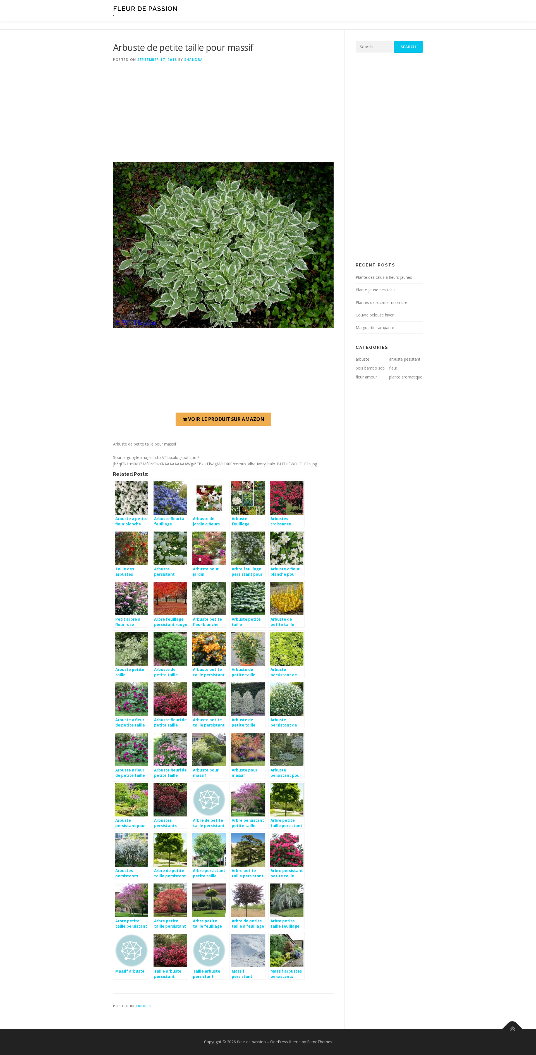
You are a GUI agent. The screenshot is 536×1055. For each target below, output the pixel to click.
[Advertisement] (223, 121)
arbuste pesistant (404, 359)
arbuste (144, 1006)
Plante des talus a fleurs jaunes (384, 277)
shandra (193, 59)
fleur (393, 368)
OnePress (279, 1041)
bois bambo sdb (370, 368)
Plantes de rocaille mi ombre (381, 302)
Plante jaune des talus (376, 289)
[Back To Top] (512, 1029)
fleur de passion (145, 8)
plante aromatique (405, 377)
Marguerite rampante (375, 327)
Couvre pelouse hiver (375, 315)
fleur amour (366, 377)
